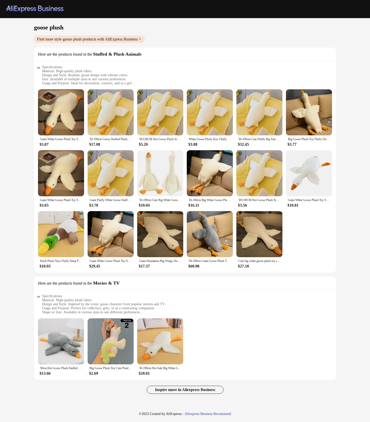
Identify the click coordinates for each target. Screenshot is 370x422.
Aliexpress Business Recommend (207, 414)
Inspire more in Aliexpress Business (185, 390)
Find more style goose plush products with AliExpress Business (87, 39)
